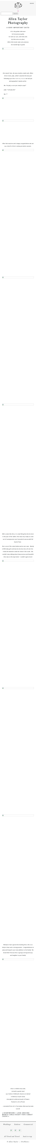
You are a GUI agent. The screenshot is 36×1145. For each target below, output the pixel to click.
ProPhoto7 (25, 1142)
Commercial (28, 1124)
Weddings (7, 1124)
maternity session (20, 78)
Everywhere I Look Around (16, 1113)
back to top (27, 1137)
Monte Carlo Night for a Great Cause (17, 1115)
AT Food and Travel (12, 1137)
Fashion (17, 1124)
